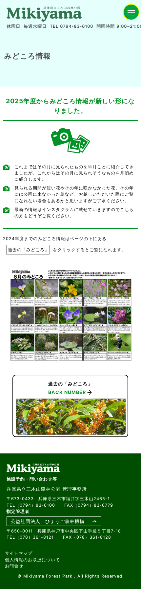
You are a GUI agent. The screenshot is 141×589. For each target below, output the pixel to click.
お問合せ (14, 566)
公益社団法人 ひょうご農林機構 (48, 521)
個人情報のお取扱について (32, 559)
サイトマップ (18, 553)
